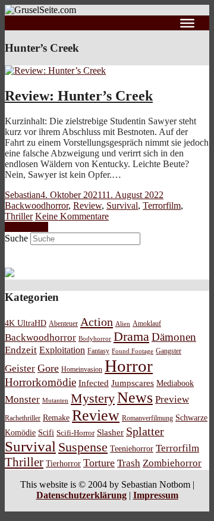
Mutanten (55, 400)
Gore (48, 368)
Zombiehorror (172, 463)
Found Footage (132, 350)
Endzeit (21, 350)
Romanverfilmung (147, 418)
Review (87, 205)
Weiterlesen (26, 227)
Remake (56, 417)
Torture (99, 463)
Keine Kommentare (72, 216)
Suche (16, 238)
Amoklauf (147, 323)
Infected (93, 383)
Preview (172, 399)
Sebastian (22, 195)
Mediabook (175, 383)
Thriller (19, 216)
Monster (22, 399)
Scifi (46, 432)
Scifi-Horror (75, 432)
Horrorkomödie (40, 382)
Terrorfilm (162, 205)
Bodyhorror (94, 338)
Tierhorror (63, 463)
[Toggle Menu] (187, 22)
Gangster (168, 351)
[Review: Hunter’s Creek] (55, 70)
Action (96, 321)
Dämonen (174, 337)
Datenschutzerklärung (81, 495)
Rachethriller (22, 418)
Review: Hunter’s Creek (79, 95)
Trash (128, 463)
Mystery (93, 398)
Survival (122, 205)
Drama (131, 336)
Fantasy (98, 351)
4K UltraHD (25, 323)
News (135, 397)
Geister (20, 368)
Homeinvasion (81, 370)
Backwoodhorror (36, 205)
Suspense (83, 447)
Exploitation (62, 350)
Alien (122, 323)
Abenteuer (63, 323)
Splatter (145, 431)
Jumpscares (132, 383)
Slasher (110, 432)
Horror (129, 365)
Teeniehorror (131, 448)
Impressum (155, 495)
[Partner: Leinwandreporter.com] (9, 274)
